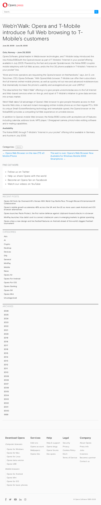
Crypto (7, 244)
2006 (6, 388)
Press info (84, 446)
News (6, 271)
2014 (6, 357)
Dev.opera (51, 454)
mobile (18, 147)
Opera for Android (12, 279)
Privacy (66, 446)
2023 (6, 322)
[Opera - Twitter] (10, 499)
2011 (6, 368)
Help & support (53, 443)
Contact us (85, 461)
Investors (84, 454)
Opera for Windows (15, 449)
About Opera (85, 443)
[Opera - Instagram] (25, 499)
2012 (6, 365)
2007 (6, 384)
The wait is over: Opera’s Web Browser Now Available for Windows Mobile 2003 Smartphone (71, 156)
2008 (6, 380)
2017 (6, 345)
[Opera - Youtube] (15, 499)
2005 (6, 391)
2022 (6, 326)
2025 (6, 315)
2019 (6, 338)
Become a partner (88, 458)
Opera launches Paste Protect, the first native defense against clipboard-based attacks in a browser (48, 213)
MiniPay (7, 263)
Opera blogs (52, 446)
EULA (65, 454)
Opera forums (53, 450)
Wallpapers (35, 450)
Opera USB (12, 464)
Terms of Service (70, 458)
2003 (6, 399)
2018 (6, 342)
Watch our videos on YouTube (24, 184)
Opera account (37, 446)
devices (7, 252)
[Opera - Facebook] (6, 499)
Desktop (7, 248)
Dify (5, 256)
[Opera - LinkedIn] (20, 499)
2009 (6, 376)
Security (66, 443)
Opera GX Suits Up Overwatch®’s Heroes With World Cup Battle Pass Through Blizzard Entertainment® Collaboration (49, 202)
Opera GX (8, 290)
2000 (6, 411)
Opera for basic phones (17, 485)
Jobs (82, 450)
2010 (6, 372)
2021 (6, 330)
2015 (6, 353)
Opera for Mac (13, 453)
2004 (6, 395)
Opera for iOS (10, 282)
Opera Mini (9, 294)
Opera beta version (15, 460)
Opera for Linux (13, 456)
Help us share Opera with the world (27, 175)
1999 (6, 414)
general (7, 259)
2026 (6, 311)
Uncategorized (10, 298)
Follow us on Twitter (18, 171)
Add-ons (34, 443)
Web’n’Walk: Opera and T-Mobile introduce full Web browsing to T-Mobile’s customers (43, 32)
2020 (6, 334)
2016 (6, 349)
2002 (6, 403)
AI (5, 240)
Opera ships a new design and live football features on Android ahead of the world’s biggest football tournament (48, 222)
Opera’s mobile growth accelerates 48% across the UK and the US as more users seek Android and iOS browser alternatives (49, 208)
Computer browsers (13, 444)
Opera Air (8, 275)
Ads (5, 236)
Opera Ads (35, 454)
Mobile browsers (12, 469)
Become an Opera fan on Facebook (27, 180)
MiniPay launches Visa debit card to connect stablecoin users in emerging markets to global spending (49, 217)
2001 (6, 407)
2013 (6, 361)
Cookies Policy (69, 450)
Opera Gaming (10, 286)
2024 (6, 318)
